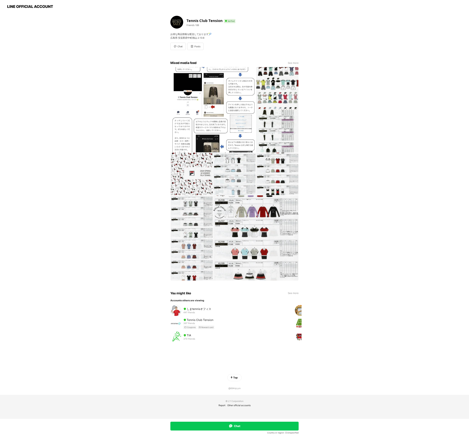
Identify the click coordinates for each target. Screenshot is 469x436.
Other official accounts (239, 405)
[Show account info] (229, 21)
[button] (195, 46)
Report (222, 405)
